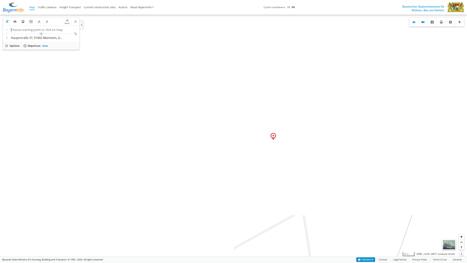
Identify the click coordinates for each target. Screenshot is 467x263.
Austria (123, 7)
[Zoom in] (461, 236)
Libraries (457, 259)
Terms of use (440, 259)
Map (32, 7)
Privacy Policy (419, 259)
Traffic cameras (47, 7)
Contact (383, 259)
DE (288, 7)
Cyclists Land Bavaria (274, 7)
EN (293, 7)
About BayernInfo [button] (141, 7)
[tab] (413, 22)
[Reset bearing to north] (461, 247)
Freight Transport (70, 7)
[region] (233, 135)
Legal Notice (399, 259)
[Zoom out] (461, 242)
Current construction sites (100, 7)
